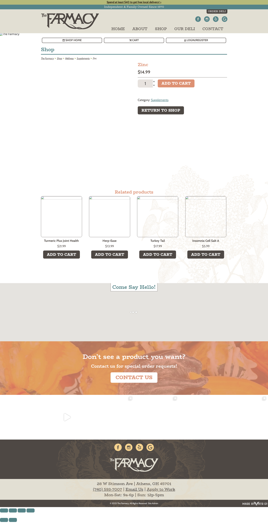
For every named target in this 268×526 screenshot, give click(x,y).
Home (118, 29)
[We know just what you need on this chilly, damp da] (201, 417)
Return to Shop (160, 110)
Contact (212, 29)
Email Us (134, 489)
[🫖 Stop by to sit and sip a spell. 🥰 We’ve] (67, 417)
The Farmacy (123, 503)
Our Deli (184, 29)
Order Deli (217, 11)
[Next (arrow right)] (13, 520)
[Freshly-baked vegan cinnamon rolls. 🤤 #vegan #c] (22, 417)
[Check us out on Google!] (224, 19)
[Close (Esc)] (4, 510)
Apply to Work (161, 489)
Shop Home (73, 40)
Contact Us (134, 377)
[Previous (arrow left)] (4, 520)
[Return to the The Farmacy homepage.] (72, 21)
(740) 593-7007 (107, 489)
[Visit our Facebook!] (198, 19)
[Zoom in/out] (31, 510)
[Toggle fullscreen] (22, 510)
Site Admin (153, 503)
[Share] (13, 510)
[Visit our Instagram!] (207, 19)
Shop (161, 29)
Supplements (159, 100)
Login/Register (197, 40)
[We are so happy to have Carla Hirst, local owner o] (156, 417)
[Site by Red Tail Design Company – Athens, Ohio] (254, 504)
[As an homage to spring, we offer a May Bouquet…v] (111, 417)
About (139, 29)
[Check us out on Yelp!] (216, 19)
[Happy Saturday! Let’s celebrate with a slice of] (245, 417)
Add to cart (176, 83)
